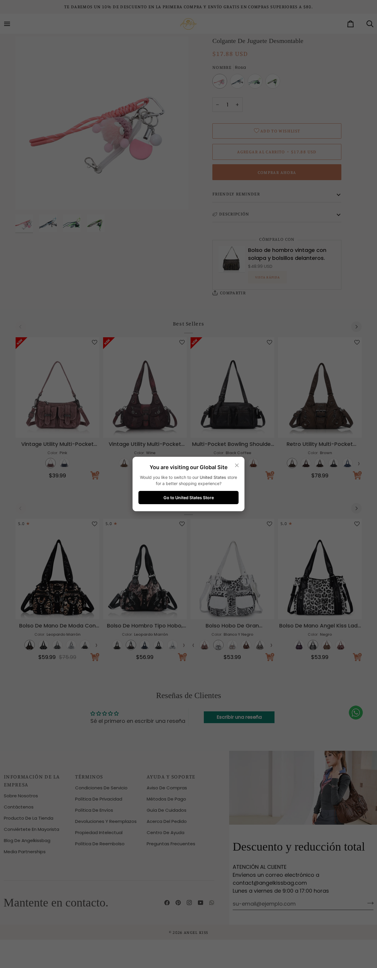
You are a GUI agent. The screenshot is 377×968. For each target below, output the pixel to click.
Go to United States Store (188, 497)
